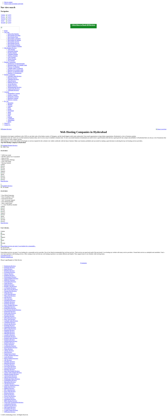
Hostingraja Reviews (10, 266)
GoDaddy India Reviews (11, 321)
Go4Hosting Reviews (10, 346)
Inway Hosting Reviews (10, 305)
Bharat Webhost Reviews (11, 358)
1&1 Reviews (8, 360)
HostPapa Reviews (9, 275)
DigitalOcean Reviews (10, 405)
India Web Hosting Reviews (12, 371)
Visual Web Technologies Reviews (13, 402)
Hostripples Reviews (10, 336)
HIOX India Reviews (10, 328)
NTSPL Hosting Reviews (11, 355)
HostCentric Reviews (10, 313)
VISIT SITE (83, 182)
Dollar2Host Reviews (10, 308)
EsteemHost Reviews (10, 327)
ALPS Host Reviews (10, 294)
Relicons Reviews (9, 393)
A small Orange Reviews (11, 410)
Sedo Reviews (8, 352)
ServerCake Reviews (10, 324)
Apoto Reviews (8, 357)
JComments (83, 263)
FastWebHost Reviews (10, 380)
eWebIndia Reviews (9, 306)
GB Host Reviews (9, 383)
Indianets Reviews (9, 285)
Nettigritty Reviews (9, 302)
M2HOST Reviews (9, 280)
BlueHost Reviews (9, 270)
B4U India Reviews (9, 390)
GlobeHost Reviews (9, 322)
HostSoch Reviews (9, 339)
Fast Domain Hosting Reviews (12, 310)
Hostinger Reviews (9, 303)
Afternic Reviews (9, 350)
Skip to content (8, 2)
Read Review (4, 181)
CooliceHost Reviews (10, 404)
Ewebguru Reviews (9, 272)
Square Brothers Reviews (11, 278)
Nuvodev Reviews (9, 397)
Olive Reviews (8, 299)
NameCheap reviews (10, 354)
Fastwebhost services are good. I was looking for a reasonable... (18, 246)
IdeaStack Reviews (9, 369)
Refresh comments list (7, 257)
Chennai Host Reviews (10, 375)
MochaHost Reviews (10, 382)
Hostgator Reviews (9, 267)
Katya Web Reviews (9, 391)
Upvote (3, 255)
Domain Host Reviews (10, 291)
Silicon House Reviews (10, 377)
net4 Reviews (8, 297)
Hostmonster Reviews (10, 277)
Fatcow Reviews (8, 274)
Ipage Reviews (8, 269)
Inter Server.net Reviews (11, 289)
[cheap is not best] (161, 128)
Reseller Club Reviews (10, 286)
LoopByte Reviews (9, 335)
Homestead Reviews (9, 311)
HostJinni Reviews (9, 330)
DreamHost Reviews (10, 408)
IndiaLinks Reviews (9, 386)
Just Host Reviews (9, 314)
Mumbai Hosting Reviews (11, 374)
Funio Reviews (8, 283)
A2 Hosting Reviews (10, 288)
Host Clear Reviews (9, 319)
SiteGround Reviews (10, 407)
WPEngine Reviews (9, 412)
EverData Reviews (9, 365)
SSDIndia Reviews (9, 332)
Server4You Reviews (10, 366)
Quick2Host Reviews (10, 281)
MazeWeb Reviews (9, 363)
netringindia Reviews (10, 399)
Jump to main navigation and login (13, 3)
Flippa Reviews (8, 349)
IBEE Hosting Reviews (10, 401)
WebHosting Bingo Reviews (12, 379)
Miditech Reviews (9, 388)
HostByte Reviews (9, 343)
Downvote (8, 255)
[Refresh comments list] (9, 228)
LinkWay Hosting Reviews (11, 385)
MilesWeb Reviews (9, 333)
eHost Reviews (8, 292)
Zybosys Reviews (9, 344)
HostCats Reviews (9, 394)
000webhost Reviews (10, 317)
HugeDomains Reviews (10, 347)
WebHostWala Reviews (10, 341)
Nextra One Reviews (10, 396)
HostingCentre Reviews (10, 338)
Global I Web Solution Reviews (13, 372)
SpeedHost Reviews (9, 300)
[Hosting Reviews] (6, 128)
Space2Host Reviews (10, 368)
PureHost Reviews (9, 316)
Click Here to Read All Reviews (83, 25)
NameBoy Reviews (9, 361)
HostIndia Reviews (9, 325)
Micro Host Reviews (10, 296)
